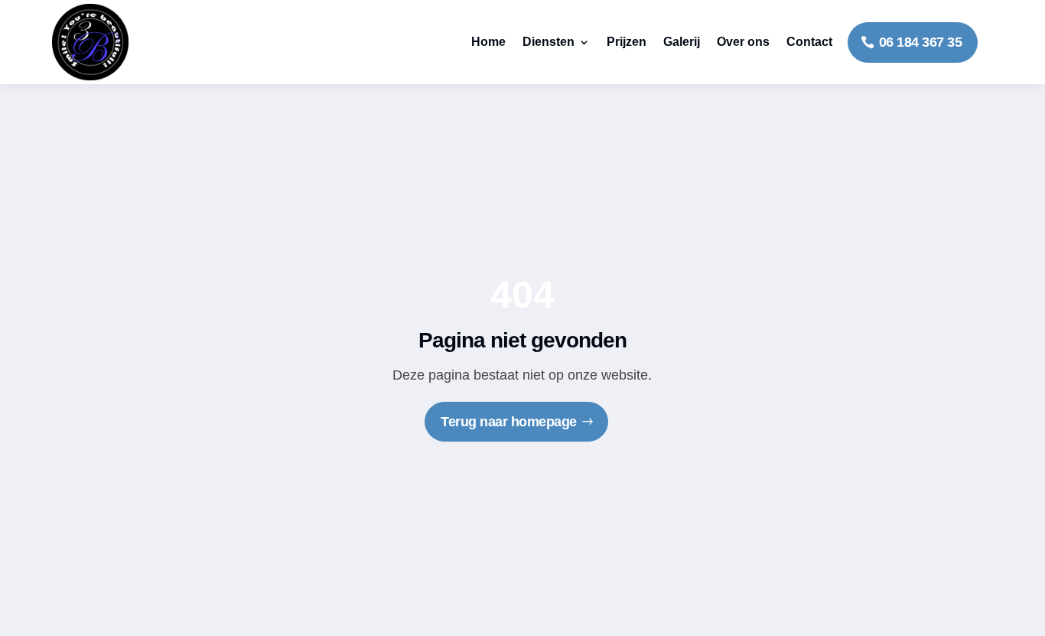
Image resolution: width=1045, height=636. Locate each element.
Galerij (681, 41)
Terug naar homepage (509, 421)
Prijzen (626, 41)
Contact (809, 41)
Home (488, 41)
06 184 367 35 (920, 42)
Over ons (743, 41)
